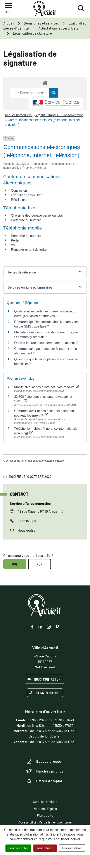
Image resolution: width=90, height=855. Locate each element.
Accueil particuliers (19, 115)
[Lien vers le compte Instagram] (49, 627)
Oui (14, 564)
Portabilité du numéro (26, 220)
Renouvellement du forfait (29, 249)
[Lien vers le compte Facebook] (32, 627)
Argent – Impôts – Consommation (59, 115)
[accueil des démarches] (45, 83)
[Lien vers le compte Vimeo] (57, 627)
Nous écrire (26, 530)
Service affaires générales (30, 503)
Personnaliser (72, 848)
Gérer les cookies (45, 802)
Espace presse (48, 761)
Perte (15, 240)
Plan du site (45, 815)
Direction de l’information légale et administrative (35, 460)
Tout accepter (18, 848)
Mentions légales (45, 809)
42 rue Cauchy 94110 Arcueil (38, 511)
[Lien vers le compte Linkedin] (40, 627)
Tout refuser (45, 848)
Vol (13, 245)
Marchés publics (50, 771)
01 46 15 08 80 (47, 692)
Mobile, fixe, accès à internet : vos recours (44, 387)
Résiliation (18, 199)
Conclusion (19, 190)
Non (39, 564)
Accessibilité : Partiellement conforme (45, 822)
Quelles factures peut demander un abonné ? (46, 343)
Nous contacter (47, 679)
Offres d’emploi (49, 781)
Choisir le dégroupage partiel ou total (36, 215)
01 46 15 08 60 (27, 521)
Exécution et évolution (26, 195)
